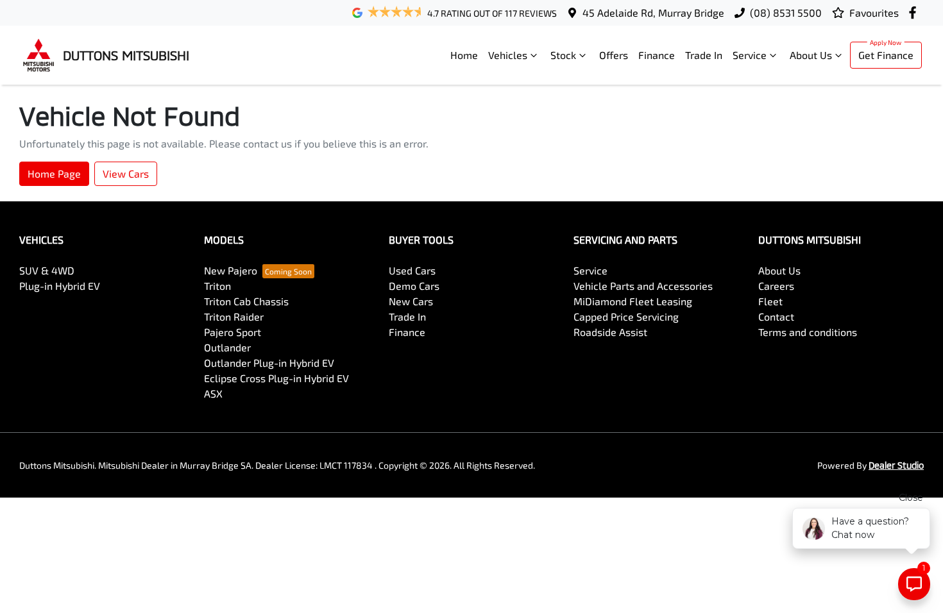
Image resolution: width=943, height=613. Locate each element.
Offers (613, 55)
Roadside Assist (610, 332)
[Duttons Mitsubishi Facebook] (915, 12)
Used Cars (412, 270)
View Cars (126, 173)
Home (464, 55)
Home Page (54, 173)
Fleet (770, 301)
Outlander (227, 347)
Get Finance (885, 55)
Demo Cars (414, 286)
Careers (776, 286)
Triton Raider (234, 316)
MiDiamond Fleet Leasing (632, 301)
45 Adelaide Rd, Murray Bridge (653, 12)
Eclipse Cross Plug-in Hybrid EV (276, 378)
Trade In (703, 55)
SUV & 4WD (46, 270)
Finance (656, 55)
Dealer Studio (896, 465)
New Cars (411, 301)
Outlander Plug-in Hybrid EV (269, 363)
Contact (776, 316)
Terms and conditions (807, 332)
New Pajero (230, 270)
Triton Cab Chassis (246, 301)
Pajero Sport (232, 332)
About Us (811, 55)
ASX (213, 393)
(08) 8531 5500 (786, 12)
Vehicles (507, 55)
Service (750, 55)
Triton (217, 286)
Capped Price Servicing (626, 316)
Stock (563, 55)
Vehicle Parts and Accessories (643, 286)
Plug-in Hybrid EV (59, 286)
